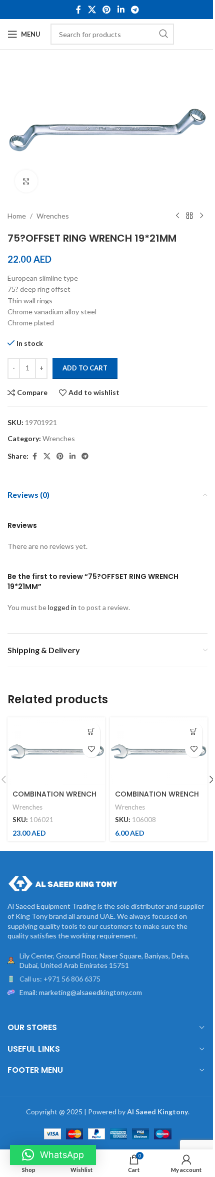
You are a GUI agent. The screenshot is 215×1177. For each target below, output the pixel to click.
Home (17, 216)
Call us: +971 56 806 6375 (60, 978)
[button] (91, 731)
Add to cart (85, 368)
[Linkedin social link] (121, 9)
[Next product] (202, 216)
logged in (62, 607)
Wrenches (52, 216)
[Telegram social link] (135, 9)
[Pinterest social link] (107, 9)
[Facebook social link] (78, 9)
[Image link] (63, 883)
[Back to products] (190, 216)
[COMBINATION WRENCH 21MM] (56, 751)
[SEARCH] (163, 34)
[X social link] (91, 9)
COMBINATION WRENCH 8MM (157, 799)
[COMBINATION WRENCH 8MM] (159, 751)
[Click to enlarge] (26, 181)
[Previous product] (178, 216)
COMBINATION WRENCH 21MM (54, 799)
